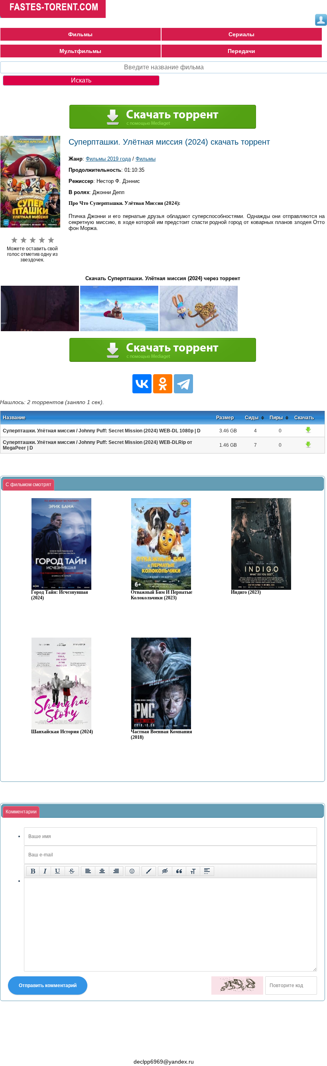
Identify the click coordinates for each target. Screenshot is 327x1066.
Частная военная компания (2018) (161, 734)
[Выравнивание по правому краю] (116, 871)
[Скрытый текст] (165, 871)
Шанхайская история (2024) (62, 731)
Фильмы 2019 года (108, 159)
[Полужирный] (32, 871)
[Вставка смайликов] (132, 871)
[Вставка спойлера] (207, 871)
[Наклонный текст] (45, 871)
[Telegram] (183, 383)
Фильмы (80, 34)
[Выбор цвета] (149, 871)
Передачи (241, 51)
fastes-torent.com (44, 1047)
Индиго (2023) (246, 592)
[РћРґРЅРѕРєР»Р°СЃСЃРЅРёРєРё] (162, 383)
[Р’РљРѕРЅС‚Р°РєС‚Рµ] (142, 383)
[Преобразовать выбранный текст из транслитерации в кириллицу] (193, 871)
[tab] (28, 485)
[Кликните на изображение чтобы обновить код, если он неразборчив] (237, 985)
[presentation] (28, 485)
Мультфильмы (80, 51)
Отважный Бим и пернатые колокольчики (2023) (161, 595)
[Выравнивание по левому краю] (88, 871)
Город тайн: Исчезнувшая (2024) (59, 595)
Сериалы (241, 34)
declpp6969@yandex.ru (164, 1061)
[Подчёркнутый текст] (58, 871)
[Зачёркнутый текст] (72, 871)
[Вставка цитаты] (179, 871)
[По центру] (102, 871)
